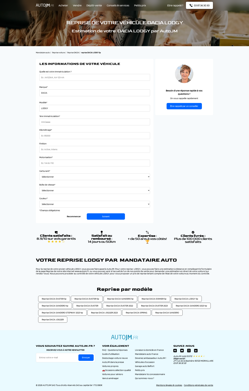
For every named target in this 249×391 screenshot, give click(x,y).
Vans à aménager (110, 378)
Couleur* (43, 198)
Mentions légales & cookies (169, 385)
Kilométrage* (45, 130)
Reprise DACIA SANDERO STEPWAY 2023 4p (62, 312)
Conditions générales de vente (198, 385)
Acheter (63, 5)
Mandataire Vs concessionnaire (150, 374)
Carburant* (44, 171)
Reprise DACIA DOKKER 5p (154, 298)
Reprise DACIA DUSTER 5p (54, 298)
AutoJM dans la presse (113, 362)
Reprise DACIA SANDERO (167, 312)
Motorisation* (46, 157)
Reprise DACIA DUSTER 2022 (119, 305)
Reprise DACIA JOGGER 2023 (104, 312)
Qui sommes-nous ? (144, 378)
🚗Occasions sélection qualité (116, 370)
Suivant (106, 216)
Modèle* (43, 102)
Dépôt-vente (94, 5)
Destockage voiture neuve (115, 358)
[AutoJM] (45, 5)
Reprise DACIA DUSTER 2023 (154, 305)
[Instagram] (189, 351)
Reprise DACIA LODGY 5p (186, 298)
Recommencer (74, 216)
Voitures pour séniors (112, 374)
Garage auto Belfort (144, 366)
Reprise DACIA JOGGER (53, 319)
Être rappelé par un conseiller (184, 106)
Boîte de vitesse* (47, 185)
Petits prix (140, 5)
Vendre (77, 5)
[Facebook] (175, 351)
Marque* (43, 87)
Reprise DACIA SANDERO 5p (120, 298)
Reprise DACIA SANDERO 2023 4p (191, 305)
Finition (43, 143)
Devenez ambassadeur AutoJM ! (150, 358)
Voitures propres (110, 366)
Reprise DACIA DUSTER (87, 305)
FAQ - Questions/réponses (115, 350)
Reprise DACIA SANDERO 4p (55, 305)
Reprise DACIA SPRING (136, 312)
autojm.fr (124, 337)
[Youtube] (182, 351)
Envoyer (86, 357)
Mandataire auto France (146, 354)
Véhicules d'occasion (145, 362)
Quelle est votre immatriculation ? (55, 72)
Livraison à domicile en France (149, 350)
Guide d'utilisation (110, 354)
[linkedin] (196, 351)
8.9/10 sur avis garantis (56, 240)
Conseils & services (118, 5)
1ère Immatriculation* (49, 116)
